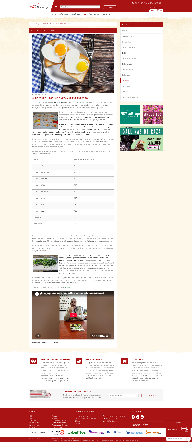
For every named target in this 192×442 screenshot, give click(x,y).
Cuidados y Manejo (130, 58)
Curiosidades (128, 64)
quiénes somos (64, 14)
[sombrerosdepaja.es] (96, 432)
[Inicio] (39, 6)
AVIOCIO (68, 287)
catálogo (76, 14)
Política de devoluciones (60, 425)
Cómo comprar (34, 425)
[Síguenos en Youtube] (142, 418)
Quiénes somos (34, 423)
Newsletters (33, 420)
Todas (126, 31)
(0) (157, 10)
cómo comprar (94, 14)
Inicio (54, 14)
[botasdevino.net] (153, 432)
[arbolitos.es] (77, 432)
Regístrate (55, 418)
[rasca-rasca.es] (115, 432)
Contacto (32, 427)
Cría (125, 53)
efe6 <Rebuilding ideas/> (72, 439)
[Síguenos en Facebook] (133, 418)
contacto (106, 14)
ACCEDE (151, 7)
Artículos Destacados (131, 97)
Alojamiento (128, 42)
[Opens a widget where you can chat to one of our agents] (178, 430)
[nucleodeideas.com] (57, 432)
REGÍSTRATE (159, 7)
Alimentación (128, 36)
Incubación (127, 86)
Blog (37, 24)
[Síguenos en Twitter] (138, 418)
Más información (134, 440)
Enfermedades (128, 70)
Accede (54, 416)
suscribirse (151, 395)
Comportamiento (129, 47)
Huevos (126, 81)
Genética (127, 75)
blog (84, 14)
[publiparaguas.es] (134, 432)
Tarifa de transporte (58, 427)
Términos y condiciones (59, 420)
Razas (126, 92)
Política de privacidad (59, 423)
